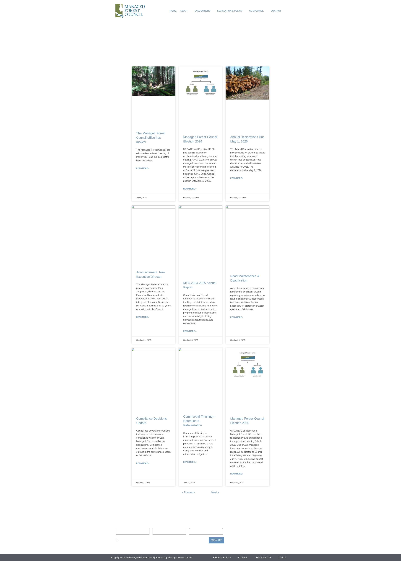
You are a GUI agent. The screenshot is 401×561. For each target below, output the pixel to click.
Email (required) (200, 525)
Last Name (159, 525)
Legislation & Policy (229, 11)
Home (173, 11)
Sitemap (242, 557)
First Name (123, 525)
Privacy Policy (222, 557)
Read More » (142, 168)
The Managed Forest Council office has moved (150, 138)
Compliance (256, 11)
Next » (215, 492)
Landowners (202, 11)
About (184, 11)
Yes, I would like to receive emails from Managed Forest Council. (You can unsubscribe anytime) (162, 540)
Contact (276, 11)
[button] (285, 10)
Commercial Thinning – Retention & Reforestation (199, 421)
